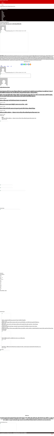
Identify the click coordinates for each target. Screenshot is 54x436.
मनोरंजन (3, 17)
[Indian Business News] (7, 6)
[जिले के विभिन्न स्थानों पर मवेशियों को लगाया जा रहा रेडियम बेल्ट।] (6, 337)
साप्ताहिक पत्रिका (4, 20)
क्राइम (2, 13)
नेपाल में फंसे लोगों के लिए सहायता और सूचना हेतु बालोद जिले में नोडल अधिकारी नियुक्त (17, 108)
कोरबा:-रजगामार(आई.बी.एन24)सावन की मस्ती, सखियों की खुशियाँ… (14, 320)
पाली (11, 66)
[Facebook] (21, 63)
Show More (2, 349)
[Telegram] (25, 63)
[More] (30, 63)
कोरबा (4, 66)
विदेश (2, 11)
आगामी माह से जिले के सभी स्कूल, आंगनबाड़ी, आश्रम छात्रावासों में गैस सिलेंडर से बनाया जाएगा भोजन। (19, 326)
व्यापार (2, 18)
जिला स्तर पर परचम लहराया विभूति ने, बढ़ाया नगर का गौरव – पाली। (13, 104)
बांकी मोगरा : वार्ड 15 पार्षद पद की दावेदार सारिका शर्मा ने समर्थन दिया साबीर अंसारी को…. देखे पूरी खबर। (20, 324)
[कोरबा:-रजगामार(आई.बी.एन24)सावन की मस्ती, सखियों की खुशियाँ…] (6, 319)
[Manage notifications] (52, 434)
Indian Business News (9, 30)
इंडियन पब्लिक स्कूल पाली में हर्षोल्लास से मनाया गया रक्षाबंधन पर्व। (13, 100)
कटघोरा (2, 66)
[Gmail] (27, 63)
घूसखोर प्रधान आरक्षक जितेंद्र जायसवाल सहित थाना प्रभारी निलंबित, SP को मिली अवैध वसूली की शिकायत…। (20, 322)
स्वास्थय (7, 22)
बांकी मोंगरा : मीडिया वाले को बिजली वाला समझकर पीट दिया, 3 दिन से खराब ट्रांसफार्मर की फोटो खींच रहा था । (21, 346)
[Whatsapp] (24, 63)
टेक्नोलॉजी (3, 15)
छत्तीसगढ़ (3, 12)
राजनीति (3, 14)
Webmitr (25, 432)
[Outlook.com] (28, 63)
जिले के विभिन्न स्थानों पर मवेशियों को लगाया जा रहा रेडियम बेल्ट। (13, 338)
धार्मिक (2, 19)
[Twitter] (23, 63)
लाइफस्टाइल (3, 16)
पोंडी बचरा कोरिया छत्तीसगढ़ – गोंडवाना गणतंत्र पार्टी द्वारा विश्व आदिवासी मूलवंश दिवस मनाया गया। (20, 112)
